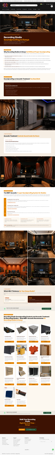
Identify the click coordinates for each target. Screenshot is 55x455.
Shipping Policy (18, 453)
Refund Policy (4, 453)
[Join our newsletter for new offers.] (51, 442)
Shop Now (9, 341)
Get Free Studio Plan (47, 308)
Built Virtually (51, 453)
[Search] (36, 5)
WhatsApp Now (48, 412)
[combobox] (27, 5)
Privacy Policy (8, 453)
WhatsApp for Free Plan (31, 429)
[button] (14, 5)
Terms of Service (13, 453)
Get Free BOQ (22, 429)
